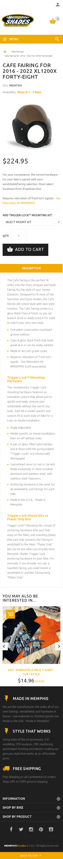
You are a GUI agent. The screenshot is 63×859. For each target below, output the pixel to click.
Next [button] (59, 646)
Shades (15, 845)
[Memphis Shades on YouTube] (51, 829)
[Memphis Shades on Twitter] (21, 829)
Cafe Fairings (17, 52)
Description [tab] (31, 268)
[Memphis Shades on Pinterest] (41, 829)
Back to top (29, 855)
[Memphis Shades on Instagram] (31, 829)
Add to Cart (29, 249)
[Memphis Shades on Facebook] (11, 829)
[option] (31, 126)
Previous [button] (4, 646)
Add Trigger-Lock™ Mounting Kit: (27, 215)
